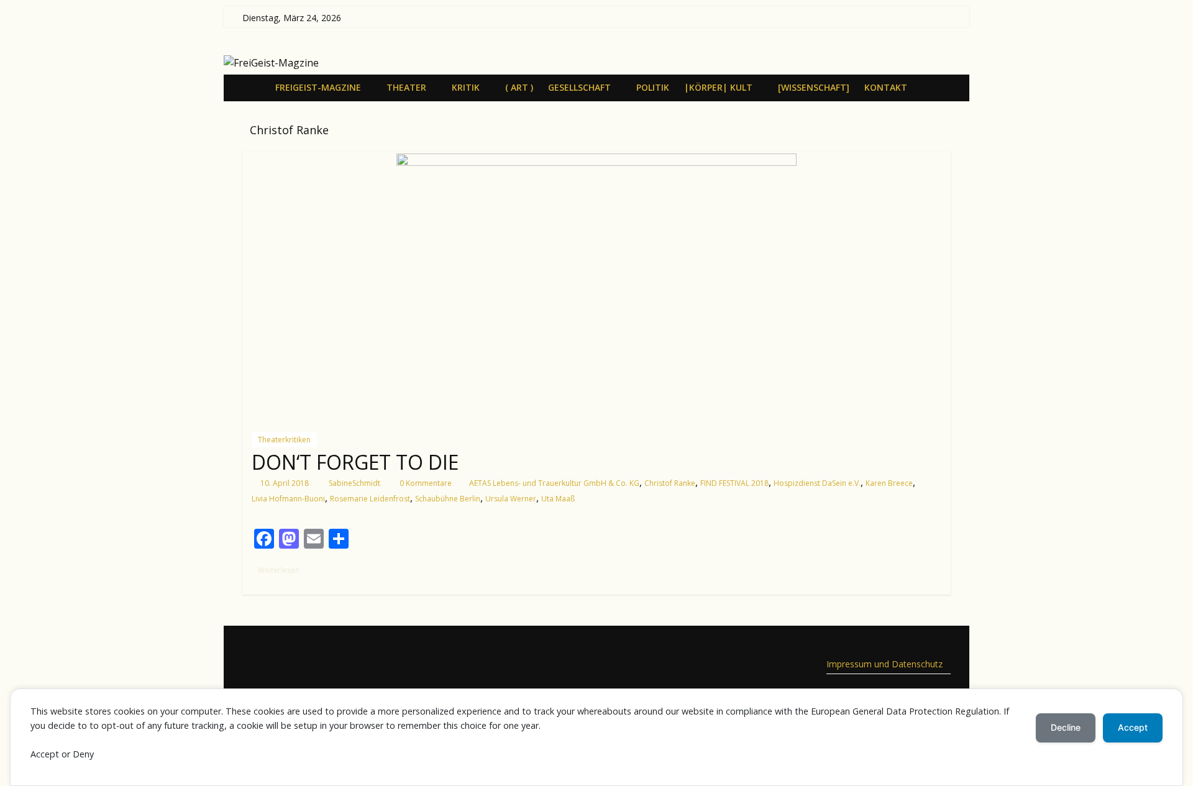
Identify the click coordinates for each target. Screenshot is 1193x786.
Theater (406, 87)
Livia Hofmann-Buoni (288, 498)
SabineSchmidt (354, 483)
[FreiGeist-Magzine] (255, 87)
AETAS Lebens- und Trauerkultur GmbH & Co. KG (554, 483)
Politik (652, 87)
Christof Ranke (669, 483)
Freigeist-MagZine (318, 87)
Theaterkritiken (284, 439)
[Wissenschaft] (813, 87)
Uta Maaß (558, 498)
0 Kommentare (425, 483)
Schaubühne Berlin (447, 498)
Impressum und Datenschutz (884, 664)
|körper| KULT (718, 87)
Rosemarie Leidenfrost (370, 498)
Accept (1133, 727)
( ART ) (519, 87)
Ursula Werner (510, 498)
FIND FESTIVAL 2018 (734, 483)
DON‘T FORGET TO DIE (355, 462)
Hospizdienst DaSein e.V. (817, 483)
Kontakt (885, 87)
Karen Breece (889, 483)
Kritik (466, 87)
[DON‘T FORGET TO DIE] (596, 287)
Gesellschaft (579, 87)
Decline (1066, 727)
